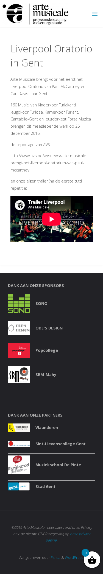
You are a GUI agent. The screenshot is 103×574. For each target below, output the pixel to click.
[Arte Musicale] (35, 13)
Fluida (55, 557)
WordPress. (74, 557)
